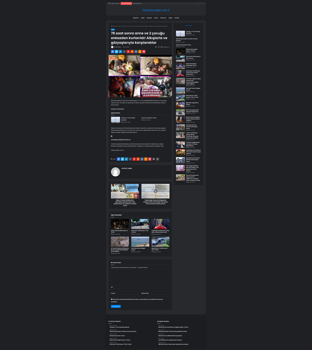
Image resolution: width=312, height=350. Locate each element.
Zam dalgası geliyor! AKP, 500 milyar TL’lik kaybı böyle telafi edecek (192, 168)
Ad (112, 287)
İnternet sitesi (145, 293)
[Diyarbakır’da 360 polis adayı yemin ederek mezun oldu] (160, 224)
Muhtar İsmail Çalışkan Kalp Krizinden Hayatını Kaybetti (193, 118)
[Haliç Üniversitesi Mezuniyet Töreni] (180, 66)
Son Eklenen (188, 25)
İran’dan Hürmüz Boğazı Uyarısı (138, 249)
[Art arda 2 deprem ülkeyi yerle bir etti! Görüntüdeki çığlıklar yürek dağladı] (120, 242)
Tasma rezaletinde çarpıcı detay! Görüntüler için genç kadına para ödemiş (192, 135)
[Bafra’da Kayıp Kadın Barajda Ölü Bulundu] (180, 112)
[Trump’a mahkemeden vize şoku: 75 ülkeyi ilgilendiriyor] (180, 145)
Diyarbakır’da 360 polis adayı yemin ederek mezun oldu (160, 231)
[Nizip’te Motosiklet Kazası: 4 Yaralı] (120, 224)
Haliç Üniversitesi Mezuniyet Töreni (191, 64)
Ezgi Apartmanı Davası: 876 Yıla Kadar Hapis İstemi (193, 159)
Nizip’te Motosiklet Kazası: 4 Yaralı (119, 231)
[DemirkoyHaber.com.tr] (156, 10)
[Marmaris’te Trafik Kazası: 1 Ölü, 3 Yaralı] (160, 242)
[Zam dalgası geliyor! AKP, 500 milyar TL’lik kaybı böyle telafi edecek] (180, 168)
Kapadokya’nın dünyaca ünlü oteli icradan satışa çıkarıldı (193, 151)
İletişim (176, 18)
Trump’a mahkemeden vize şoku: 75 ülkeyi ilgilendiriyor (193, 144)
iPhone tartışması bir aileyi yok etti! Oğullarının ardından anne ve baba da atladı (193, 177)
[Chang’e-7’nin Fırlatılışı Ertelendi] (115, 120)
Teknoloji (163, 18)
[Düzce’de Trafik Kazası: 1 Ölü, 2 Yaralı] (140, 224)
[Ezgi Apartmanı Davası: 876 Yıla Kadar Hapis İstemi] (180, 160)
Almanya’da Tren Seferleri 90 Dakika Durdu (191, 126)
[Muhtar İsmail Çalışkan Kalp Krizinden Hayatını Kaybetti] (180, 119)
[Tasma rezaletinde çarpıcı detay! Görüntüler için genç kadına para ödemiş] (180, 135)
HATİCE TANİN (117, 47)
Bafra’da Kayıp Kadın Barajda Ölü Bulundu (192, 110)
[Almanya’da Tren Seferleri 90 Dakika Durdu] (180, 127)
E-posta (113, 293)
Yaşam (170, 18)
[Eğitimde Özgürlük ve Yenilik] (180, 105)
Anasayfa (136, 18)
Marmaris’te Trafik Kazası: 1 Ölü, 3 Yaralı (160, 249)
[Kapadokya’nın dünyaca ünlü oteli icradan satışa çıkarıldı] (180, 152)
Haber (142, 18)
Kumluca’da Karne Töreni (139, 3)
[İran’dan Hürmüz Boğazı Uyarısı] (140, 242)
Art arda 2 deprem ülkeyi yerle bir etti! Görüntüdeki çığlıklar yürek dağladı (120, 249)
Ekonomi (149, 18)
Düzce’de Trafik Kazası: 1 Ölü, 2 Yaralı (139, 231)
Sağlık (156, 18)
